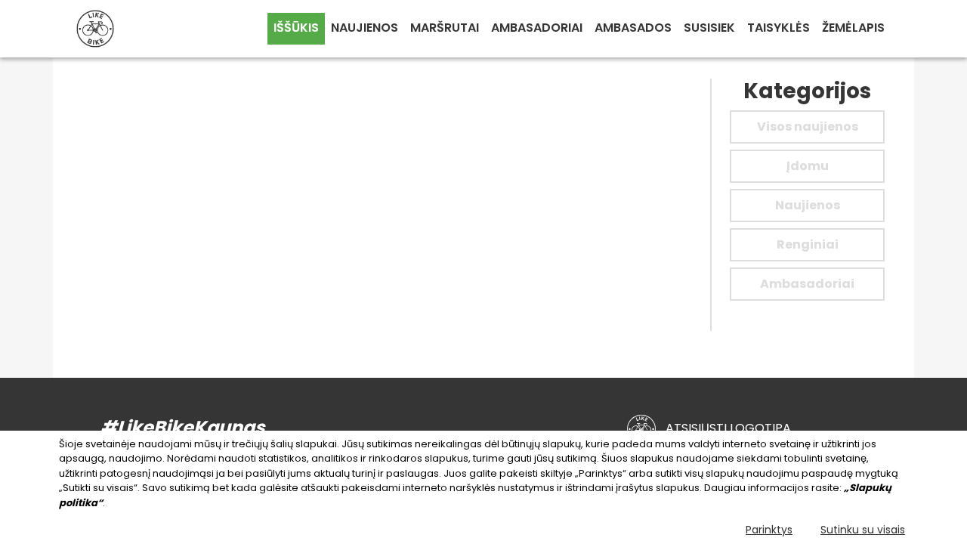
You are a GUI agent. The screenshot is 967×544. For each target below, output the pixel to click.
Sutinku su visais (862, 529)
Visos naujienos (807, 126)
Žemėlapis (853, 27)
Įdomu (807, 166)
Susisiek (709, 27)
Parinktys (769, 529)
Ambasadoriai (536, 27)
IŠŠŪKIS (296, 27)
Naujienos (364, 27)
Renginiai (808, 244)
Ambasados (633, 27)
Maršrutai (444, 27)
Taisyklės (778, 27)
